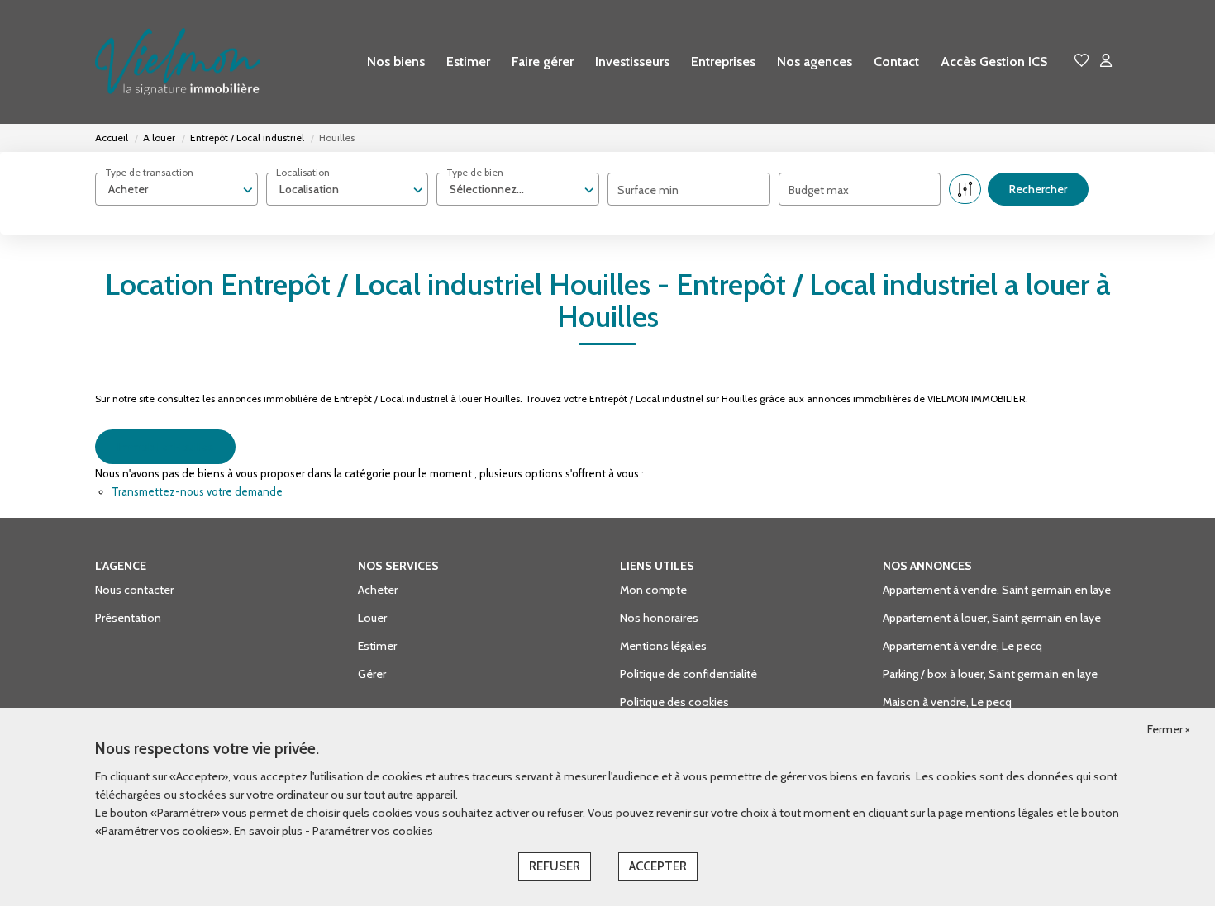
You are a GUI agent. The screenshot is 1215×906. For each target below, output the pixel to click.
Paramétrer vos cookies (372, 830)
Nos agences (814, 61)
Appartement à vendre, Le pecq (962, 645)
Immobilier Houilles (165, 446)
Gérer (372, 673)
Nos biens (396, 61)
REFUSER (554, 866)
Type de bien (474, 172)
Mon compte (653, 589)
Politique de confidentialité (688, 673)
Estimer (468, 61)
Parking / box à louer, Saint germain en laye (990, 673)
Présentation (128, 617)
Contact (896, 61)
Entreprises (723, 61)
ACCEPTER (658, 866)
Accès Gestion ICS (994, 61)
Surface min (648, 190)
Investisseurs (632, 61)
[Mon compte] (1106, 61)
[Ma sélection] (1081, 61)
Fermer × (1168, 729)
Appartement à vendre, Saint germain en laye (997, 589)
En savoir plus (269, 830)
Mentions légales (663, 645)
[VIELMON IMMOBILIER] (177, 62)
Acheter (378, 589)
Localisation (303, 172)
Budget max (819, 190)
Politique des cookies (674, 702)
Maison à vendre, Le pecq (947, 702)
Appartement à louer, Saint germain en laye (992, 617)
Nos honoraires (659, 617)
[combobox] (176, 189)
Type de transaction (149, 172)
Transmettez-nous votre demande (197, 491)
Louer (372, 617)
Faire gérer (543, 61)
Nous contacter (134, 589)
